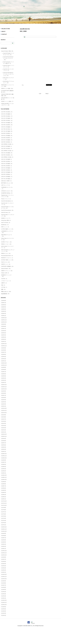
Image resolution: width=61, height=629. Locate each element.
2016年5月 (3, 542)
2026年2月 (3, 313)
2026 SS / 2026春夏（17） (7, 176)
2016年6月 (3, 539)
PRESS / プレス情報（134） (7, 88)
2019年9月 (3, 460)
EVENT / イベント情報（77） (7, 101)
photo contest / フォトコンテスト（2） (7, 247)
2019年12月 (4, 453)
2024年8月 (3, 350)
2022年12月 (4, 384)
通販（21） (3, 289)
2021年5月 (3, 423)
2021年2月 (3, 429)
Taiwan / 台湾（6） (5, 272)
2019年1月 (3, 473)
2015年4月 (3, 565)
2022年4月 (3, 401)
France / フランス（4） (6, 198)
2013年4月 (3, 613)
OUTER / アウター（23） (6, 242)
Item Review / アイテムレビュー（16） (8, 82)
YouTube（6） (4, 278)
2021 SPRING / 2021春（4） (7, 150)
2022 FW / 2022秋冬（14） (7, 155)
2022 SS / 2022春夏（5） (6, 159)
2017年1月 (3, 524)
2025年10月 (4, 322)
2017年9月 (3, 507)
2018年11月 (4, 477)
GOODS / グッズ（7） (6, 218)
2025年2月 (3, 339)
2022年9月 (3, 391)
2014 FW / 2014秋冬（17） (7, 116)
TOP (40, 93)
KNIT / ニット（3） (5, 226)
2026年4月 (3, 309)
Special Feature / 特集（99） (7, 51)
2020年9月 (3, 438)
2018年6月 (3, 488)
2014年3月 (3, 593)
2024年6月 (3, 354)
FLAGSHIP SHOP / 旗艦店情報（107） (7, 91)
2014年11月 (4, 576)
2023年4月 (3, 378)
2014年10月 (4, 578)
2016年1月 (3, 548)
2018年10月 (4, 479)
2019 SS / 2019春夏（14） (7, 139)
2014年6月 (3, 587)
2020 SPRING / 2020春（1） (7, 144)
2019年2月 (3, 470)
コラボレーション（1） (6, 280)
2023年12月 (4, 363)
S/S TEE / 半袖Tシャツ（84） (7, 259)
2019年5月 (3, 464)
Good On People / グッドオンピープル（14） (8, 54)
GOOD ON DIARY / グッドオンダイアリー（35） (7, 104)
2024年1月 (3, 360)
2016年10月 (4, 531)
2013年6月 (3, 609)
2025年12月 (4, 317)
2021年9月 (3, 414)
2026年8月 (3, 300)
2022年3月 (3, 404)
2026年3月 (3, 311)
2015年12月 (4, 550)
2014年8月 (3, 583)
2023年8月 (3, 369)
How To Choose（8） (6, 222)
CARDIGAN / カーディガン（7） (7, 188)
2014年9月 (3, 580)
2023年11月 (4, 365)
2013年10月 (4, 604)
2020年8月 (3, 440)
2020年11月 (4, 436)
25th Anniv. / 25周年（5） (6, 180)
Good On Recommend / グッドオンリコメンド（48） (8, 58)
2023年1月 (3, 382)
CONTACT (4, 34)
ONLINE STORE (6, 28)
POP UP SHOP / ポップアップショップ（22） (7, 250)
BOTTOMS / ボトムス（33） (7, 183)
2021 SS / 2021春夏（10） (7, 152)
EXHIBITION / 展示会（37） (7, 193)
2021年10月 (4, 412)
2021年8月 (3, 417)
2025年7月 (3, 328)
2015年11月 (4, 552)
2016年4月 (3, 544)
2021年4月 (3, 425)
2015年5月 (3, 563)
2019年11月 (4, 455)
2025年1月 (3, 341)
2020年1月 (3, 451)
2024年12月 (4, 343)
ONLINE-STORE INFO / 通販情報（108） (7, 95)
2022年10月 (4, 389)
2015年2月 (3, 570)
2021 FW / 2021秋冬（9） (6, 148)
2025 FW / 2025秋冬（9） (6, 170)
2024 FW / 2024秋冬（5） (6, 165)
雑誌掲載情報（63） (5, 293)
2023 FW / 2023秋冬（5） (6, 161)
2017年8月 (3, 509)
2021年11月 (4, 410)
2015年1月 (3, 572)
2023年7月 (3, 371)
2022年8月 (3, 393)
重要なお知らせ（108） (6, 291)
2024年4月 (3, 356)
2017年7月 (3, 511)
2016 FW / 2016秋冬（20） (7, 124)
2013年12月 (4, 600)
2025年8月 (3, 326)
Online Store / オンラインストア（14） (7, 239)
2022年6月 (3, 397)
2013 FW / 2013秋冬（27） (7, 111)
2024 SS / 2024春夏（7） (6, 167)
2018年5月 (3, 490)
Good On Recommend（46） (7, 210)
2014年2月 (3, 596)
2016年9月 (3, 533)
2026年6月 (3, 304)
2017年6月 (3, 514)
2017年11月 (4, 503)
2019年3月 (3, 468)
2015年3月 (3, 568)
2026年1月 (3, 315)
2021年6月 (3, 421)
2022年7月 (3, 395)
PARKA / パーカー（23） (6, 244)
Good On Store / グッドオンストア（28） (7, 215)
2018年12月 (4, 475)
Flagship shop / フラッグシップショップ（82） (7, 196)
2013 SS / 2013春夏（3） (6, 114)
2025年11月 (4, 319)
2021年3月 (3, 427)
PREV (47, 93)
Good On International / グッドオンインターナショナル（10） (8, 74)
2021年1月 (3, 432)
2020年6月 (3, 445)
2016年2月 (3, 546)
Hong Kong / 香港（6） (6, 220)
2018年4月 (3, 492)
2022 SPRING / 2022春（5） (7, 157)
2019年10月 (4, 458)
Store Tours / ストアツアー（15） (8, 78)
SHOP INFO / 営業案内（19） (7, 266)
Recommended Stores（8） (7, 255)
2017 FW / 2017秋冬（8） (6, 129)
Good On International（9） (7, 201)
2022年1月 (3, 406)
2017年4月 (3, 518)
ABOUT (3, 31)
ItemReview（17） (5, 224)
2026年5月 (3, 307)
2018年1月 (3, 499)
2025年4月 (3, 335)
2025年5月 (3, 332)
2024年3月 (3, 358)
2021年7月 (3, 419)
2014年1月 (3, 598)
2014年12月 (4, 574)
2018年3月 (3, 494)
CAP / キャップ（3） (5, 185)
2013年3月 (3, 615)
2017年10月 (4, 505)
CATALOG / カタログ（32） (7, 190)
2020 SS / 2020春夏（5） (6, 146)
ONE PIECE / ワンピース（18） (6, 235)
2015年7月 (3, 559)
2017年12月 (4, 501)
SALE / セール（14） (5, 262)
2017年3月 (3, 520)
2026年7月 (3, 302)
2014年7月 (3, 585)
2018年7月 (3, 486)
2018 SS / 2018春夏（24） (7, 135)
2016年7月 (3, 537)
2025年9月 (3, 324)
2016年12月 (4, 527)
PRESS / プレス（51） (6, 253)
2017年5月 (3, 516)
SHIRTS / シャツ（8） (6, 264)
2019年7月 (3, 462)
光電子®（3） (4, 283)
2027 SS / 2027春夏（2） (6, 178)
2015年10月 (4, 555)
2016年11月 (4, 529)
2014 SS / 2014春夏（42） (7, 118)
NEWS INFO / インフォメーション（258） (7, 85)
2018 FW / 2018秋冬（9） (6, 133)
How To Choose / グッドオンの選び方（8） (8, 62)
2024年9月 (3, 348)
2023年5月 (3, 376)
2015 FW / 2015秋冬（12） (7, 120)
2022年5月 (3, 399)
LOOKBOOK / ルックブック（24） (7, 232)
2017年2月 (3, 522)
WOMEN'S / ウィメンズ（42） (6, 275)
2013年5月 (3, 611)
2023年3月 (3, 380)
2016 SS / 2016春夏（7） (6, 126)
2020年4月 (3, 447)
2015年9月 (3, 557)
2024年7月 (3, 352)
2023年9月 (3, 367)
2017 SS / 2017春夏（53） (7, 131)
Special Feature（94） (6, 268)
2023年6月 (3, 373)
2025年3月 (3, 337)
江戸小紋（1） (4, 287)
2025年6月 (3, 330)
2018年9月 (3, 481)
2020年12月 (4, 434)
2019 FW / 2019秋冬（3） (6, 137)
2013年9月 (3, 606)
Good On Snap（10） (6, 212)
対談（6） (3, 285)
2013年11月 (4, 602)
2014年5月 (3, 589)
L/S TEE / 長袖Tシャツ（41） (7, 229)
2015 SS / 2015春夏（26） (7, 122)
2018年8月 (3, 483)
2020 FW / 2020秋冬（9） (6, 142)
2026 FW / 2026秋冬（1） (6, 174)
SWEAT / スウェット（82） (7, 270)
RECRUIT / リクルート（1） (7, 257)
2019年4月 (3, 466)
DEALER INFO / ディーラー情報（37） (7, 98)
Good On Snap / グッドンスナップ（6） (8, 66)
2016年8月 (3, 535)
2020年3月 (3, 449)
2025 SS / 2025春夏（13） (7, 172)
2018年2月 (3, 496)
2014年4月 (3, 591)
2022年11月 (4, 386)
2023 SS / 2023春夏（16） (7, 163)
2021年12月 (4, 408)
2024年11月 (4, 345)
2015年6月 (3, 561)
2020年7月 (3, 442)
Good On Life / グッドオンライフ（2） (8, 70)
